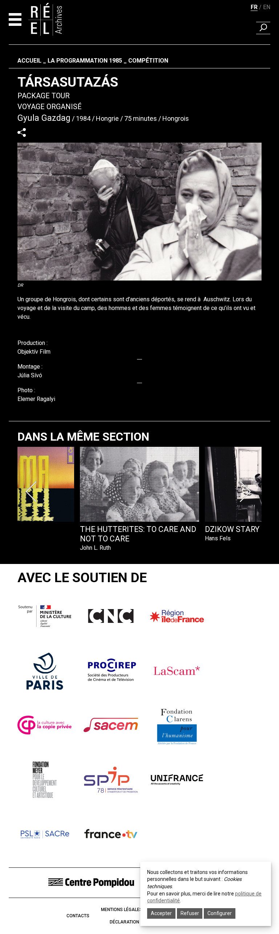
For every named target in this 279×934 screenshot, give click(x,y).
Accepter (161, 913)
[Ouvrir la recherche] (263, 28)
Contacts (77, 915)
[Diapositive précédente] (32, 491)
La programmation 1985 (85, 60)
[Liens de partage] (21, 132)
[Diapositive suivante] (246, 491)
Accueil (29, 60)
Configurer (219, 913)
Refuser (190, 913)
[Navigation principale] (15, 19)
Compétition (148, 60)
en (266, 7)
